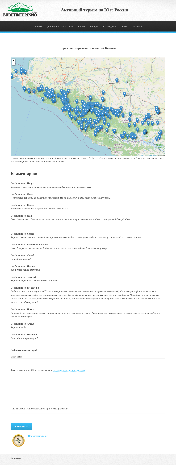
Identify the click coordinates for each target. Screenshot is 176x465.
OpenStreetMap (152, 155)
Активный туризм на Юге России (94, 9)
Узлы (124, 26)
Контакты (16, 458)
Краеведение (109, 26)
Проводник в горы (38, 436)
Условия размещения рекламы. (69, 370)
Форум (94, 26)
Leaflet (142, 155)
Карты (81, 26)
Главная (38, 26)
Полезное (137, 26)
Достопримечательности (60, 26)
